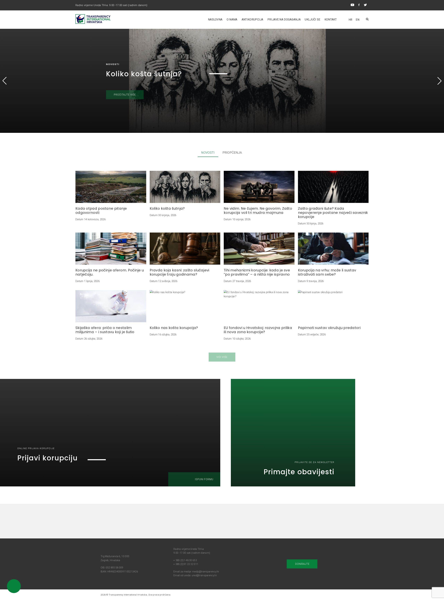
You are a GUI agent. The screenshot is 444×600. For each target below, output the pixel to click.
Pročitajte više (119, 94)
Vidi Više (222, 357)
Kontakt (331, 19)
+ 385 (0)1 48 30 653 (185, 560)
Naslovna (215, 19)
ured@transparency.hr (204, 575)
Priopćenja (232, 152)
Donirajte (302, 564)
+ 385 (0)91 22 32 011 (185, 564)
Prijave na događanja (284, 19)
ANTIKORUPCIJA (252, 19)
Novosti (208, 152)
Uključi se (312, 19)
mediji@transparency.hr (205, 571)
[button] (439, 81)
